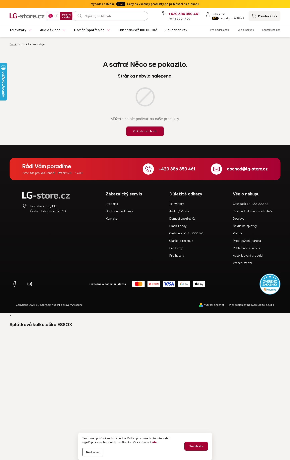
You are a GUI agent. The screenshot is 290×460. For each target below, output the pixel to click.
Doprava (238, 218)
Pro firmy (176, 248)
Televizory (176, 204)
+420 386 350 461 (177, 168)
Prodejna (112, 204)
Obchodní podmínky (119, 211)
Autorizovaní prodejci (248, 255)
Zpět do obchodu (145, 131)
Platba (237, 233)
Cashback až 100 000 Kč (250, 204)
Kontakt (111, 218)
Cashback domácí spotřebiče (253, 211)
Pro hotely (176, 255)
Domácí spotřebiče (182, 218)
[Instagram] (29, 284)
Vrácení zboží (242, 263)
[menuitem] (21, 30)
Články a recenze (181, 241)
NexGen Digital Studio (260, 304)
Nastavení (92, 452)
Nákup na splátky (245, 226)
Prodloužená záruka (247, 241)
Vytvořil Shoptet (214, 304)
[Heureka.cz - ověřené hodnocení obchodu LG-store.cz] (270, 284)
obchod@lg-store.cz (247, 168)
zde (154, 442)
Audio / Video (179, 211)
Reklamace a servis (246, 248)
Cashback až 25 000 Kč (186, 233)
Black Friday (178, 226)
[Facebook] (14, 284)
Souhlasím (196, 446)
